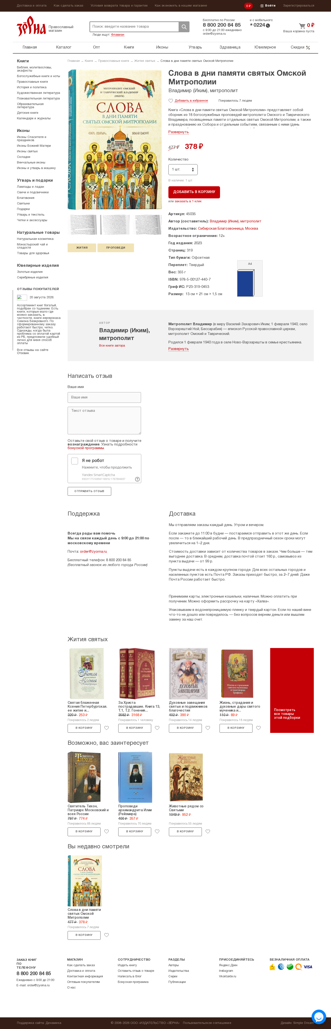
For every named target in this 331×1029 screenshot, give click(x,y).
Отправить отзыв (89, 491)
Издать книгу (127, 965)
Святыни (23, 203)
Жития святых (144, 61)
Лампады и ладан (30, 187)
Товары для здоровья (33, 253)
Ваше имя (76, 387)
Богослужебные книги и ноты (38, 76)
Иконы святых (27, 151)
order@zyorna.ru (214, 33)
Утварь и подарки (35, 180)
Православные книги (113, 61)
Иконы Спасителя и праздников (31, 139)
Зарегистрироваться (299, 5)
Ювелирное (265, 47)
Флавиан (117, 34)
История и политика (32, 87)
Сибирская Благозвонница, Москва (228, 228)
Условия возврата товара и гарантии (119, 5)
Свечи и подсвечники (33, 192)
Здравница (230, 47)
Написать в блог (130, 976)
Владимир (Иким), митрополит (203, 91)
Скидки (297, 47)
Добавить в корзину (194, 192)
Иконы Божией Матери (34, 146)
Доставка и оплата (32, 5)
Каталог (63, 47)
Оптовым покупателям (83, 982)
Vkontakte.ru (227, 976)
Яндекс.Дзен (228, 965)
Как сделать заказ (68, 5)
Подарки (23, 209)
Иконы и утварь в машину (36, 168)
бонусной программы (86, 448)
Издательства (178, 971)
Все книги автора (112, 345)
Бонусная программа (133, 982)
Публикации (177, 982)
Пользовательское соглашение (207, 1023)
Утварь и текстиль (30, 214)
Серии (172, 976)
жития (81, 248)
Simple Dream (303, 1023)
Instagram (226, 971)
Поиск (184, 27)
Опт (96, 47)
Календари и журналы (34, 118)
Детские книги (27, 113)
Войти (270, 5)
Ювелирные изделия (38, 265)
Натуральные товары (38, 233)
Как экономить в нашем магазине (181, 5)
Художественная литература (38, 93)
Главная (30, 47)
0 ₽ (248, 6)
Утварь (195, 47)
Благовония (25, 198)
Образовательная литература (30, 106)
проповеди (115, 248)
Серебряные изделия (32, 277)
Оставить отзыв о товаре (136, 971)
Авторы (173, 965)
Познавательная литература (38, 98)
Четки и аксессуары (32, 220)
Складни (23, 157)
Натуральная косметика (35, 239)
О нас (71, 987)
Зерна (31, 26)
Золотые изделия (30, 272)
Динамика (53, 1023)
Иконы (162, 47)
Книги (129, 47)
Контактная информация (85, 976)
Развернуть (178, 132)
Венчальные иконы (31, 162)
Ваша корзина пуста (298, 31)
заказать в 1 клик (188, 201)
